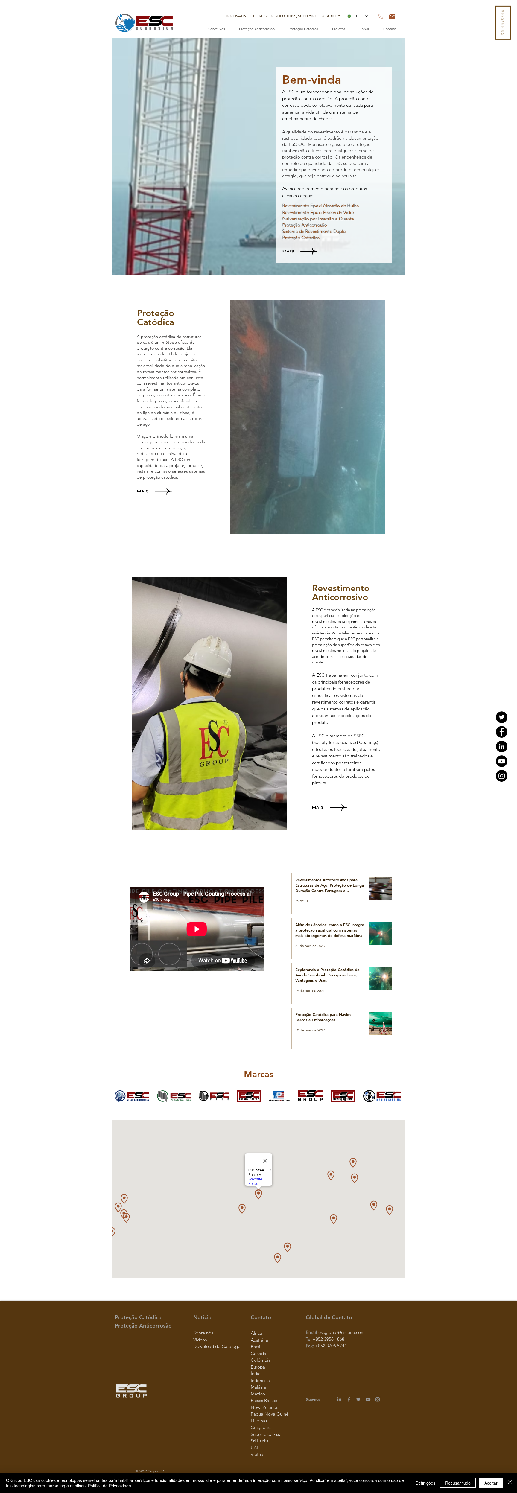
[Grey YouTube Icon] (368, 1399)
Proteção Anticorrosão (304, 225)
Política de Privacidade (109, 1486)
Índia (256, 1373)
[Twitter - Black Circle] (501, 717)
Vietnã (257, 1454)
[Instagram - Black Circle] (501, 776)
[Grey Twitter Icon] (358, 1399)
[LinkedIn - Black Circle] (501, 746)
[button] (283, 16)
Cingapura (261, 1427)
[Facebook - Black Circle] (501, 732)
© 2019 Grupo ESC (150, 1471)
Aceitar (491, 1483)
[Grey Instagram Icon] (378, 1399)
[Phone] (381, 16)
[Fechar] (509, 1482)
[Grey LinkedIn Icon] (339, 1399)
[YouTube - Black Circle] (501, 761)
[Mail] (392, 16)
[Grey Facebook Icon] (349, 1399)
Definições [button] (425, 1483)
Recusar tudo (458, 1483)
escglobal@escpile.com (341, 1332)
